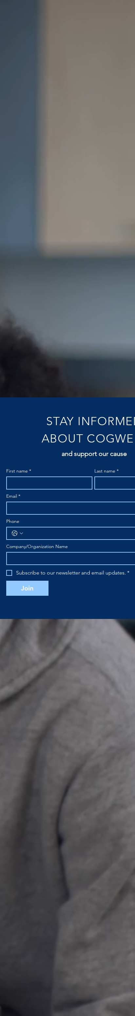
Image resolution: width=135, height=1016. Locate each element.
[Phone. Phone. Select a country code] (17, 533)
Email (13, 496)
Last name (106, 471)
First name (18, 471)
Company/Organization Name (37, 546)
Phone (12, 521)
